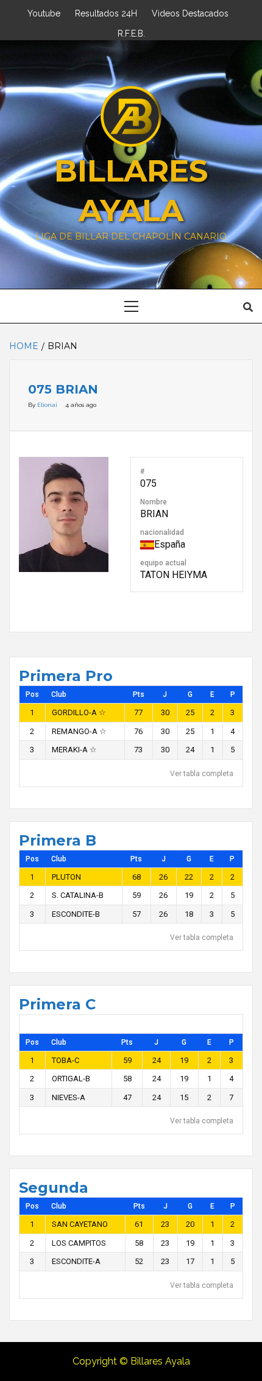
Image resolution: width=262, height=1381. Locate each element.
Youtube (43, 12)
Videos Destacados (190, 12)
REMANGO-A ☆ (79, 731)
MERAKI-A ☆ (74, 749)
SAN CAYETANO (80, 1224)
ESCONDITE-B (76, 914)
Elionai (48, 404)
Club (58, 694)
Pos (32, 694)
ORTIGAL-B (71, 1078)
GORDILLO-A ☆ (79, 712)
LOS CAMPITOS (79, 1243)
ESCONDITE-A (76, 1261)
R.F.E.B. (131, 32)
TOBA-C (65, 1060)
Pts (138, 694)
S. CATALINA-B (78, 895)
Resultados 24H (106, 12)
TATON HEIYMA (173, 575)
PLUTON (66, 876)
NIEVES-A (68, 1097)
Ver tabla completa (201, 773)
